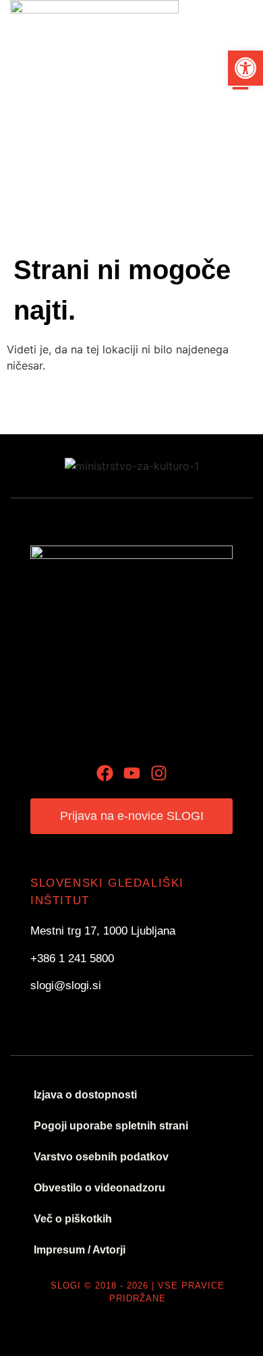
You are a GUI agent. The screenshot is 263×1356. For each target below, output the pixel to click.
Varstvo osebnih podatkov (101, 1156)
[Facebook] (105, 773)
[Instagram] (159, 773)
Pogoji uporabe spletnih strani (111, 1125)
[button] (245, 68)
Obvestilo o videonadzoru (99, 1187)
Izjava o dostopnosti (85, 1094)
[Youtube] (132, 773)
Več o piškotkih (73, 1219)
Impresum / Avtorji (79, 1250)
